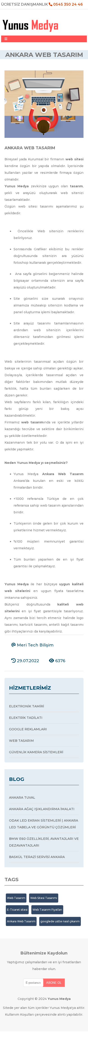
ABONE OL (53, 982)
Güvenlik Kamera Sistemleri (36, 752)
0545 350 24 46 (67, 4)
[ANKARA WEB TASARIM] (44, 137)
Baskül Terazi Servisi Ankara (37, 857)
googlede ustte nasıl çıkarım (60, 921)
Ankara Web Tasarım (21, 921)
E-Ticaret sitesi (17, 909)
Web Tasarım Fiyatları (47, 909)
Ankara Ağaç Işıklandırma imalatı (41, 809)
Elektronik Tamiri (26, 706)
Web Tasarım (21, 741)
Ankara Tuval (22, 798)
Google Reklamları (28, 729)
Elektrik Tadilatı (25, 718)
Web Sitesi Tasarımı (43, 898)
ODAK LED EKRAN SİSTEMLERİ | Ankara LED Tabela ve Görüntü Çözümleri (43, 823)
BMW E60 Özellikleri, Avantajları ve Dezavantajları (44, 842)
